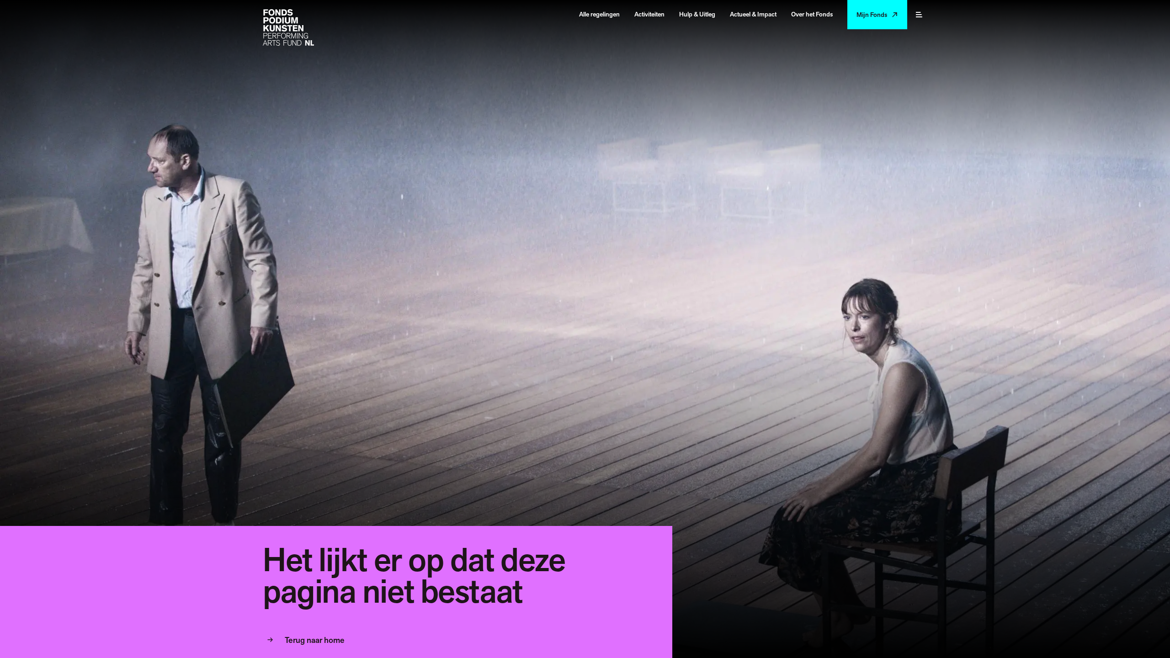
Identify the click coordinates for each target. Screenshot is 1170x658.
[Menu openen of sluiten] (919, 14)
